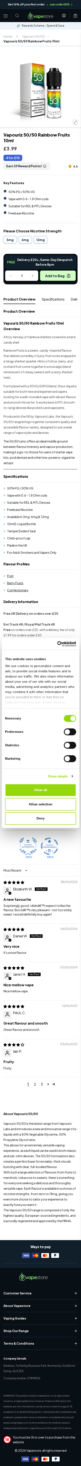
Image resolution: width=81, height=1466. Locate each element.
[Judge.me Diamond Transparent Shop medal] (49, 846)
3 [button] (42, 1084)
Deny (40, 818)
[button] (70, 166)
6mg (25, 240)
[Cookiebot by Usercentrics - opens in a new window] (57, 644)
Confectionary (18, 590)
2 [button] (35, 1084)
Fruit (10, 576)
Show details (58, 776)
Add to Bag (55, 276)
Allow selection (40, 804)
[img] (13, 882)
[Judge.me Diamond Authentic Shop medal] (28, 846)
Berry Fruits (15, 583)
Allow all (40, 790)
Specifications (53, 299)
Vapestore (33, 1450)
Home (7, 36)
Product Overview (19, 299)
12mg (40, 240)
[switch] (70, 731)
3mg (10, 240)
